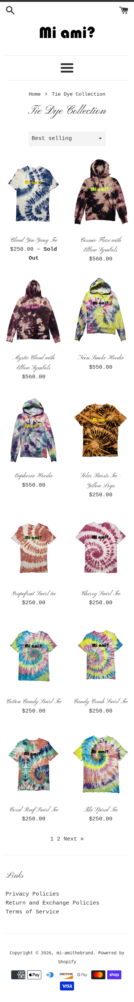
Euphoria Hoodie (33, 476)
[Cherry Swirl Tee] (100, 548)
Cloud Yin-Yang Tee (33, 240)
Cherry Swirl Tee (100, 594)
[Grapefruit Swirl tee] (33, 548)
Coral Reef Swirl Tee (33, 810)
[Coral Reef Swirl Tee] (33, 764)
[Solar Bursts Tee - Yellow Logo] (100, 430)
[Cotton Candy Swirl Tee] (33, 656)
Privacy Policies (32, 894)
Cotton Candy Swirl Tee (33, 701)
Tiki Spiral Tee (101, 810)
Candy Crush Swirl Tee (100, 701)
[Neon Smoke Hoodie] (100, 312)
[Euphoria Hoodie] (33, 430)
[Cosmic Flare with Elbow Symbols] (100, 194)
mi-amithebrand (75, 953)
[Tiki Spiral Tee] (100, 764)
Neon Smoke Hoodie (101, 358)
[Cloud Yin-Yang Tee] (33, 194)
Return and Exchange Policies (52, 903)
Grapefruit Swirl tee (34, 594)
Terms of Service (32, 912)
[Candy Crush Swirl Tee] (100, 656)
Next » (74, 839)
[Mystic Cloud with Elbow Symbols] (33, 312)
